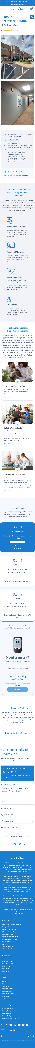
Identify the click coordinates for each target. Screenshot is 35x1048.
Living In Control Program (10, 927)
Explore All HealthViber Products (16, 733)
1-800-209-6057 (23, 1)
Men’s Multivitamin (8, 969)
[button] (4, 8)
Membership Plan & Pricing (10, 1018)
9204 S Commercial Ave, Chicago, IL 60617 (18, 776)
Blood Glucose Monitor (9, 964)
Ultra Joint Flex (7, 971)
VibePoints (5, 986)
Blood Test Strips (7, 966)
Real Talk (4, 944)
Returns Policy (6, 1016)
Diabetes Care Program (9, 949)
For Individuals (6, 941)
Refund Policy (6, 1013)
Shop (3, 959)
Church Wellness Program (10, 931)
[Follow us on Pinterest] (27, 1025)
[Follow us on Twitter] (15, 1025)
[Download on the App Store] (11, 1030)
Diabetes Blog (6, 991)
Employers (5, 983)
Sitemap (4, 998)
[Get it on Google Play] (14, 1030)
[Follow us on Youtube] (23, 1025)
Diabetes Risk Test (7, 934)
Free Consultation (7, 1008)
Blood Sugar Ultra (7, 961)
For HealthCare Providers (10, 939)
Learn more (7, 397)
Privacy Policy (6, 1011)
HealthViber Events (8, 993)
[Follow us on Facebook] (10, 1025)
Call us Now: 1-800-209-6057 (16, 768)
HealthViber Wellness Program (11, 924)
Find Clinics (5, 996)
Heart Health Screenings (9, 929)
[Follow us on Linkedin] (19, 1025)
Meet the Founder (7, 988)
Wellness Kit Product (8, 946)
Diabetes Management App (10, 936)
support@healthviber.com (18, 4)
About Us (5, 981)
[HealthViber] (17, 8)
